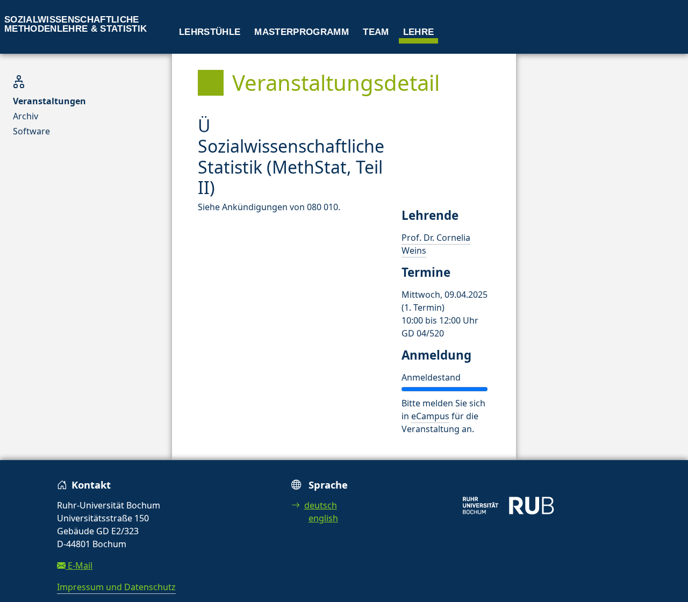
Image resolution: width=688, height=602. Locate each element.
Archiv (25, 116)
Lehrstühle (209, 32)
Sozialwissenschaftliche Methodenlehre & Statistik (75, 24)
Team (376, 32)
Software (31, 131)
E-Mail (79, 565)
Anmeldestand (431, 377)
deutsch (320, 505)
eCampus (430, 416)
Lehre (418, 32)
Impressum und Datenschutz (116, 587)
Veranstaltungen (49, 101)
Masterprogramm (301, 32)
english (323, 518)
